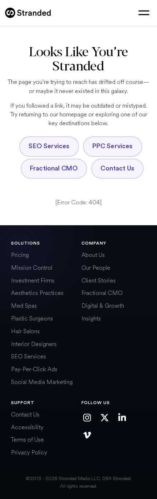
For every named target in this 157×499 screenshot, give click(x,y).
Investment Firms (32, 280)
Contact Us (117, 168)
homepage (73, 114)
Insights (91, 318)
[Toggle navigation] (144, 13)
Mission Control (31, 268)
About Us (93, 255)
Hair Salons (25, 331)
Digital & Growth (102, 306)
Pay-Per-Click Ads (34, 369)
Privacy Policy (29, 452)
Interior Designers (34, 344)
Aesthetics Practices (37, 293)
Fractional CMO (54, 168)
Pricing (20, 255)
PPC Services (112, 146)
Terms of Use (27, 439)
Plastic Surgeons (32, 318)
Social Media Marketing (42, 382)
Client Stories (98, 280)
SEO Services (48, 146)
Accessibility (27, 427)
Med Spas (24, 306)
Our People (95, 268)
